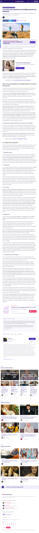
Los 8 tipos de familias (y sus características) (22, 80)
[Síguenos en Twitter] (5, 524)
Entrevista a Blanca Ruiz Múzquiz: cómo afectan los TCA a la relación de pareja (9, 417)
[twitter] (10, 21)
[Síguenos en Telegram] (13, 524)
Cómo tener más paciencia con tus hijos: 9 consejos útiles (10, 374)
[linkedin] (12, 21)
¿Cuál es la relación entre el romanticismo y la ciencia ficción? (29, 479)
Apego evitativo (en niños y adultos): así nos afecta (24, 391)
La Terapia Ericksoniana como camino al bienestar (9, 435)
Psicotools (6, 16)
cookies (33, 530)
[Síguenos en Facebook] (3, 524)
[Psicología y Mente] (19, 1)
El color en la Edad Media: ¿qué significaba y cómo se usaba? (29, 461)
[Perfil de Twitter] (14, 359)
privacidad (29, 530)
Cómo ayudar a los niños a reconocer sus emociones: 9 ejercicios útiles (33, 391)
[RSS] (15, 524)
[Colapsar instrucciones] (34, 318)
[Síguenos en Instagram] (9, 524)
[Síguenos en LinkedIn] (7, 524)
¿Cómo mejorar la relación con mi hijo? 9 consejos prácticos (4, 391)
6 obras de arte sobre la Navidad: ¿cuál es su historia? (9, 479)
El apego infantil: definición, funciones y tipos (14, 390)
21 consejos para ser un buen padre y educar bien (29, 375)
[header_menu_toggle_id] (1, 1)
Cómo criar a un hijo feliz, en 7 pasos (19, 138)
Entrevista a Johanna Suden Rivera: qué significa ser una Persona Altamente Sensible (28, 436)
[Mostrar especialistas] (3, 487)
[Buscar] (28, 1)
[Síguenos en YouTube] (11, 524)
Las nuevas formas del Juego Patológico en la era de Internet (9, 461)
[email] (15, 21)
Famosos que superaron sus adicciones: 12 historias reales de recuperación (29, 417)
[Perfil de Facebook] (12, 359)
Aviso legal (25, 530)
